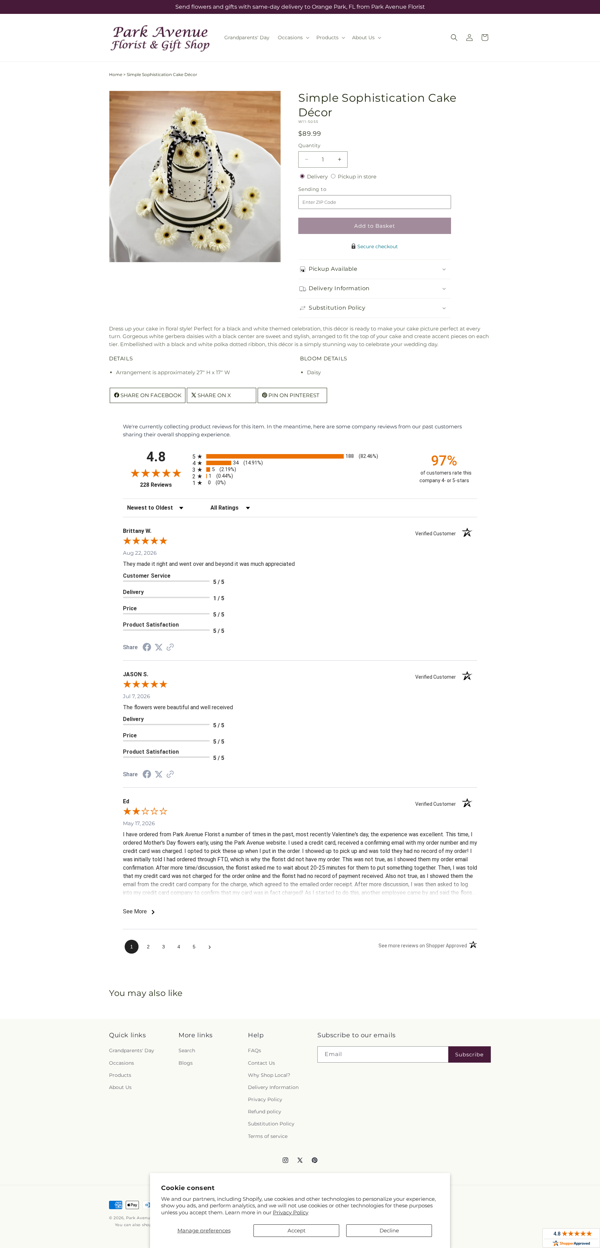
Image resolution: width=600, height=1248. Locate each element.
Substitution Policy (271, 1124)
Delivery (318, 176)
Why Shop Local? (269, 1075)
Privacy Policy (290, 1212)
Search (186, 1050)
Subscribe (469, 1054)
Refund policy (264, 1111)
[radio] (300, 456)
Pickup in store (357, 176)
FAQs (254, 1050)
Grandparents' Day (131, 1050)
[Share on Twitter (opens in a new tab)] (159, 647)
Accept (297, 1230)
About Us (120, 1087)
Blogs (185, 1063)
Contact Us (261, 1063)
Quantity (309, 145)
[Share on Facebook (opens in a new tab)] (147, 648)
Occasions (121, 1063)
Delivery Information (273, 1087)
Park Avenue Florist (146, 1217)
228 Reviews (164, 484)
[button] (293, 37)
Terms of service (268, 1136)
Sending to (322, 189)
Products (120, 1075)
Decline (389, 1230)
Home (115, 74)
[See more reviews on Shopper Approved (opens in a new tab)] (170, 647)
